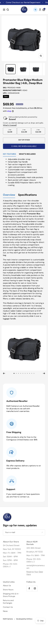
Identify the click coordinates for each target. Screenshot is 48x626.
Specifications (27, 195)
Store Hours (8, 589)
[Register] (42, 532)
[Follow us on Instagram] (35, 588)
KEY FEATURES (9, 154)
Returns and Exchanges (8, 601)
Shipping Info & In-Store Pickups (11, 595)
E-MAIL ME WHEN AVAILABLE (24, 146)
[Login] (40, 9)
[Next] (44, 373)
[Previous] (4, 373)
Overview (9, 195)
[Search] (8, 10)
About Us (7, 585)
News (5, 611)
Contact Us (8, 607)
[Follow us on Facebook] (29, 588)
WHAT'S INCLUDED (27, 154)
